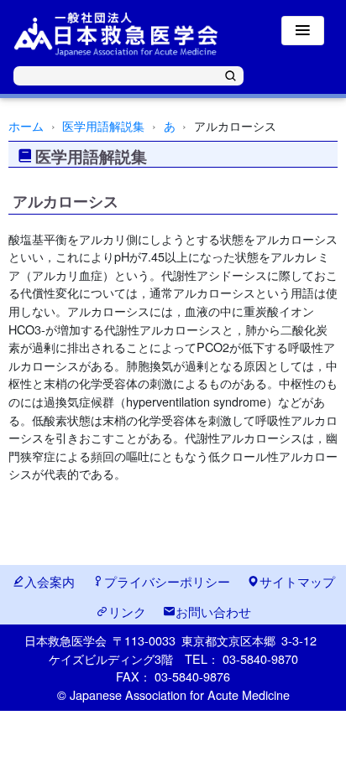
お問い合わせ (213, 611)
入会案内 (49, 581)
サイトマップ (297, 581)
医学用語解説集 (103, 125)
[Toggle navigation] (302, 30)
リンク (127, 611)
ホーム (26, 125)
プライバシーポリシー (167, 581)
